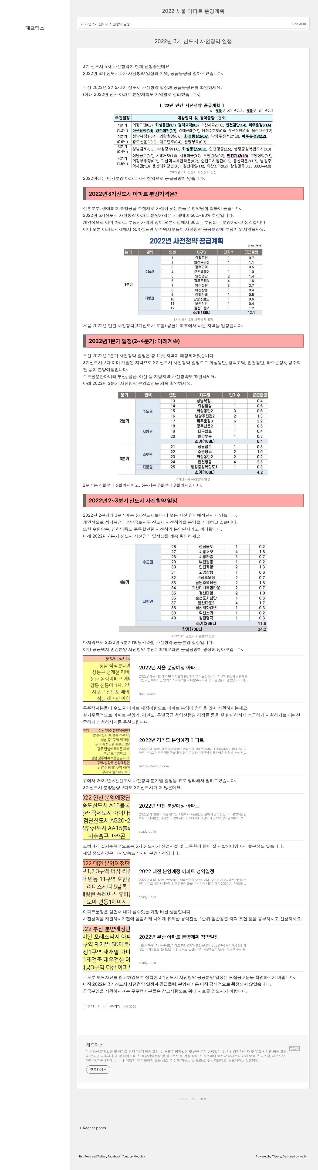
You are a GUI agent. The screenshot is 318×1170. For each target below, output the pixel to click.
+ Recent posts (92, 1128)
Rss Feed (85, 1156)
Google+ (139, 1156)
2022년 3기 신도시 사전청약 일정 (105, 24)
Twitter (101, 1156)
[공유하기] (98, 1006)
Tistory (276, 1156)
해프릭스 (35, 28)
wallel (303, 1156)
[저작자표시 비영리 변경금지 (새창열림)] (130, 1006)
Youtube (127, 1156)
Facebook (114, 1156)
